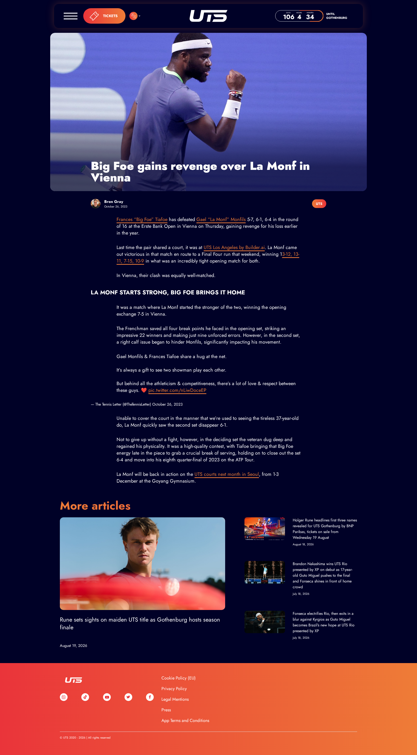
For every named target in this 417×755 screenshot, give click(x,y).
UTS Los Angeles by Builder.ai (234, 247)
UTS (208, 16)
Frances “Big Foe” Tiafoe (142, 219)
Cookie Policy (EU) (178, 678)
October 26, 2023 (167, 404)
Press (166, 710)
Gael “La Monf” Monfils (221, 219)
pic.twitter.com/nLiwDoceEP (177, 390)
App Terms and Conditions (185, 720)
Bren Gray (113, 201)
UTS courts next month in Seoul (227, 474)
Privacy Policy (174, 689)
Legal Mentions (175, 699)
